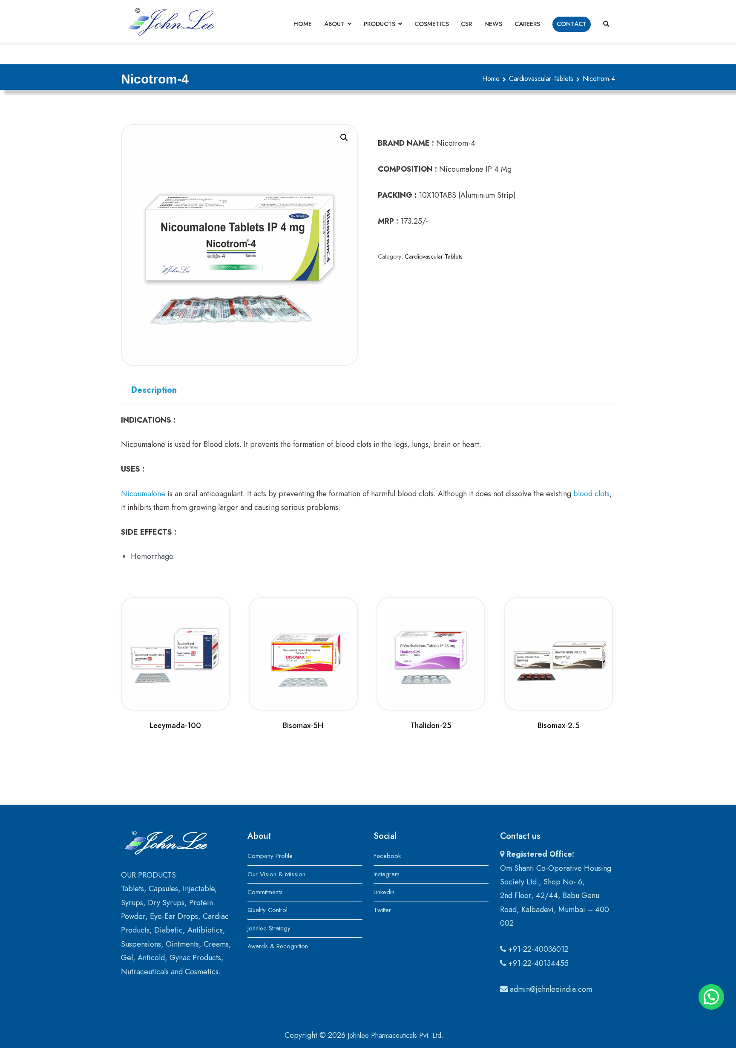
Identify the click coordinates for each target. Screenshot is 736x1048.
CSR (466, 24)
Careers (527, 24)
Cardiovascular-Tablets (541, 78)
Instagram (387, 874)
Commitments (265, 892)
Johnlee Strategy (268, 928)
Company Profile (270, 856)
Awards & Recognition (277, 946)
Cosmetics (431, 24)
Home (302, 24)
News (493, 24)
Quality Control (267, 910)
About (334, 24)
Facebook (387, 856)
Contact (571, 24)
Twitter (382, 910)
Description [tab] (154, 390)
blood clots (591, 493)
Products (379, 24)
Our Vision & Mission (276, 874)
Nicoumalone (143, 493)
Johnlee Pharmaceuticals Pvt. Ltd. (395, 1035)
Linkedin (384, 892)
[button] (344, 137)
